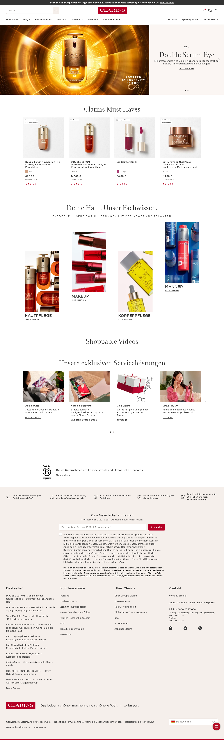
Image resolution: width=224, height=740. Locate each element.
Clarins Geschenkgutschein (75, 618)
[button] (216, 726)
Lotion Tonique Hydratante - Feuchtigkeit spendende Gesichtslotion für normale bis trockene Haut (29, 627)
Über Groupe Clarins (125, 595)
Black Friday (13, 688)
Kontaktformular (178, 595)
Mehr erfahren (63, 475)
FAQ (62, 623)
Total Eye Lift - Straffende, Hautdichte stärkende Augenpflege (27, 617)
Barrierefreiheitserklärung (139, 722)
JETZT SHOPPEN (186, 68)
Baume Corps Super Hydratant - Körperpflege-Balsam (24, 655)
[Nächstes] (219, 60)
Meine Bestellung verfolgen (75, 612)
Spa (116, 618)
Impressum (40, 727)
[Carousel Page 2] (187, 90)
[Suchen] (56, 10)
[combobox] (193, 722)
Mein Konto (66, 634)
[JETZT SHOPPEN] (74, 60)
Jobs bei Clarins (123, 629)
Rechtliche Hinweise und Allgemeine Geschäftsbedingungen (88, 722)
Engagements (122, 601)
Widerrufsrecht (68, 601)
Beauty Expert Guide (72, 629)
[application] (43, 399)
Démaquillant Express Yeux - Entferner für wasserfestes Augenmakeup (29, 681)
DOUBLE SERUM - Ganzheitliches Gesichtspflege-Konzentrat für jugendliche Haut (30, 598)
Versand (64, 595)
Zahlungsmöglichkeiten (73, 607)
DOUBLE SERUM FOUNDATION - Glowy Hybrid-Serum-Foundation (28, 672)
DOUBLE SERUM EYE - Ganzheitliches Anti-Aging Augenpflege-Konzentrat (30, 609)
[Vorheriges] (5, 60)
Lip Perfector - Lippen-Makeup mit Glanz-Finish (29, 664)
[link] (42, 319)
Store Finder (121, 623)
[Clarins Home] (112, 10)
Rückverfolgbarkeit (125, 607)
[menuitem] (204, 10)
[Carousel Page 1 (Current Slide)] (185, 90)
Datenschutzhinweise (18, 727)
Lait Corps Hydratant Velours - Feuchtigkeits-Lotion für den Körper (26, 638)
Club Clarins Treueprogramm (130, 612)
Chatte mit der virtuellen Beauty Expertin (192, 602)
